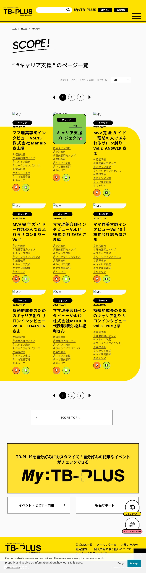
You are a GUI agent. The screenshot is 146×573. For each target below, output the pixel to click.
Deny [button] (121, 563)
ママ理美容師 (21, 176)
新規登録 (121, 9)
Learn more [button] (13, 567)
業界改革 (18, 169)
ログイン (105, 9)
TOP (14, 29)
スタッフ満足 (21, 162)
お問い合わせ (129, 545)
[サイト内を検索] (68, 10)
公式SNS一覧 (83, 545)
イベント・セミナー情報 (36, 505)
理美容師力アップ (23, 158)
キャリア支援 (21, 173)
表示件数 (102, 80)
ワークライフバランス (26, 165)
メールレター (105, 545)
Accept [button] (134, 563)
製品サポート (104, 505)
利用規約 (81, 549)
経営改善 (18, 154)
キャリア (18, 180)
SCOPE (24, 29)
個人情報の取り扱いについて (112, 549)
